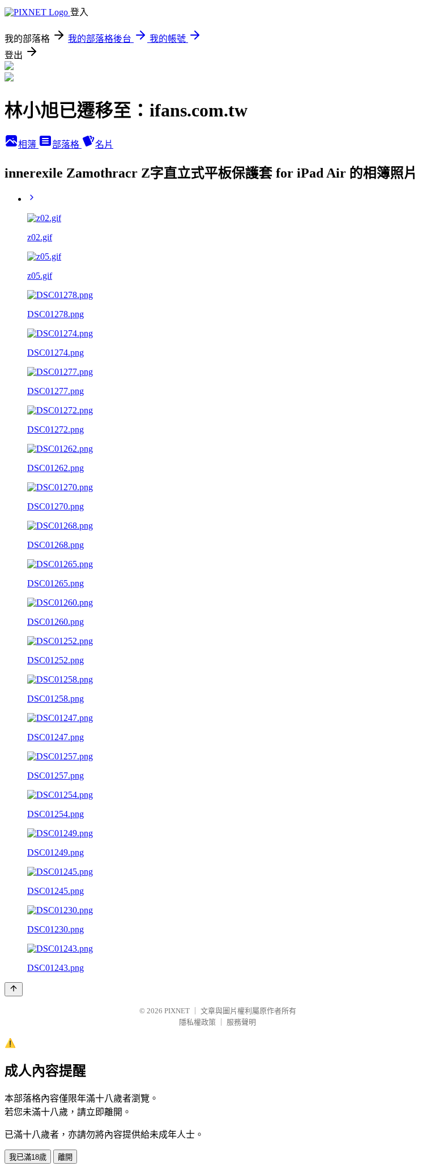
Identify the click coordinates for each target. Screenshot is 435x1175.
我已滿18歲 (27, 1157)
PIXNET (177, 1010)
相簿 (28, 144)
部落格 (67, 144)
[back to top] (14, 989)
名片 (104, 144)
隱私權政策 (197, 1022)
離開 (65, 1157)
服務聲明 (241, 1022)
